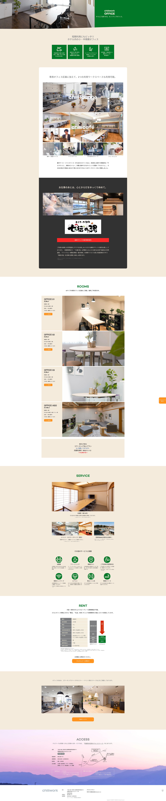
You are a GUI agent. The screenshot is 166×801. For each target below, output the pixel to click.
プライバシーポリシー (91, 789)
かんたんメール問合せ (83, 661)
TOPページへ (83, 719)
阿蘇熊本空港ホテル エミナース (93, 743)
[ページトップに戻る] (162, 790)
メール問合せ (48, 314)
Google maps (61, 753)
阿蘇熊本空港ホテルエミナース (64, 751)
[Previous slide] (64, 419)
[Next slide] (123, 313)
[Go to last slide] (64, 313)
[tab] (92, 329)
